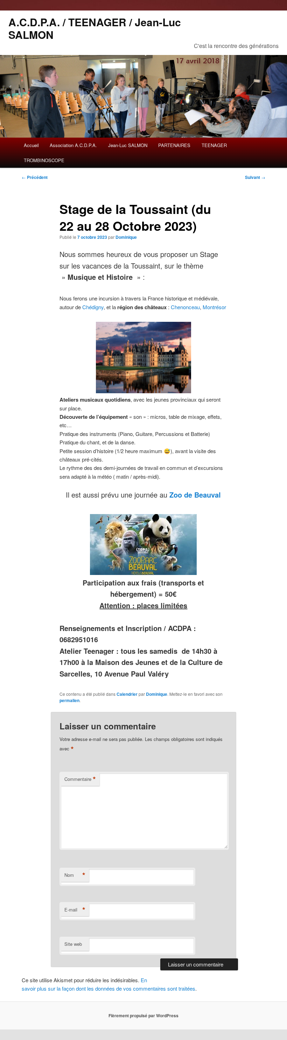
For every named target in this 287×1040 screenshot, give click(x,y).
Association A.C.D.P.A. (73, 145)
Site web (73, 944)
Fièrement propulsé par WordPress (143, 1015)
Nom (74, 875)
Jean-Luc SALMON (127, 145)
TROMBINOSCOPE (44, 160)
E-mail (74, 909)
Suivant (255, 177)
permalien (69, 700)
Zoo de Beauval (195, 495)
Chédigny (93, 307)
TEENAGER (214, 145)
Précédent (35, 177)
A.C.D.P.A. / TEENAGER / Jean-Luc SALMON (94, 28)
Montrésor (214, 307)
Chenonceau (185, 307)
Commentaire (80, 779)
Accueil (31, 145)
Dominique (126, 237)
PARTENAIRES (174, 145)
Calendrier (127, 694)
